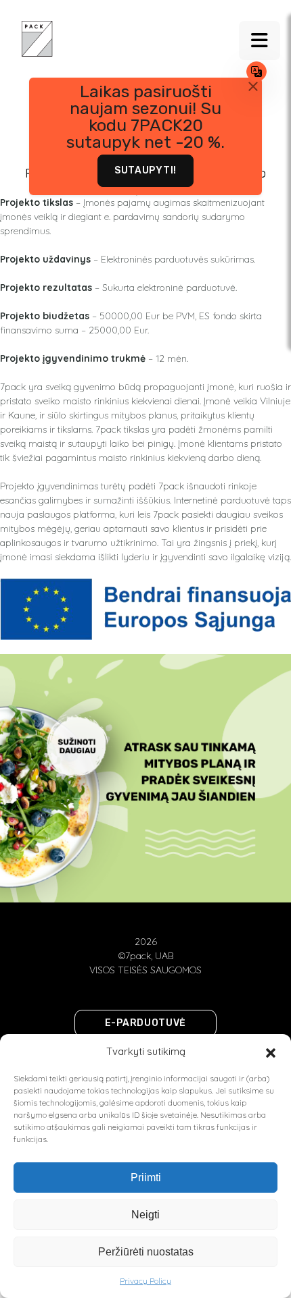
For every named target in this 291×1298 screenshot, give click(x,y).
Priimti (146, 1177)
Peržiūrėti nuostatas (146, 1252)
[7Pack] (37, 38)
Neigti (145, 1214)
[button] (270, 1051)
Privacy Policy (145, 1281)
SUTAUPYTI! (145, 170)
